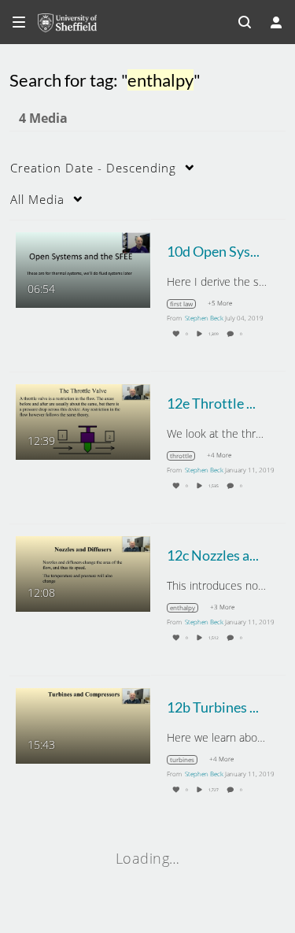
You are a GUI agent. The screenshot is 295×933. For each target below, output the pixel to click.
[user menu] (276, 22)
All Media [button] (37, 199)
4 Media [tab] (43, 118)
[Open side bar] (18, 22)
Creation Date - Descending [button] (93, 168)
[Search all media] (244, 22)
